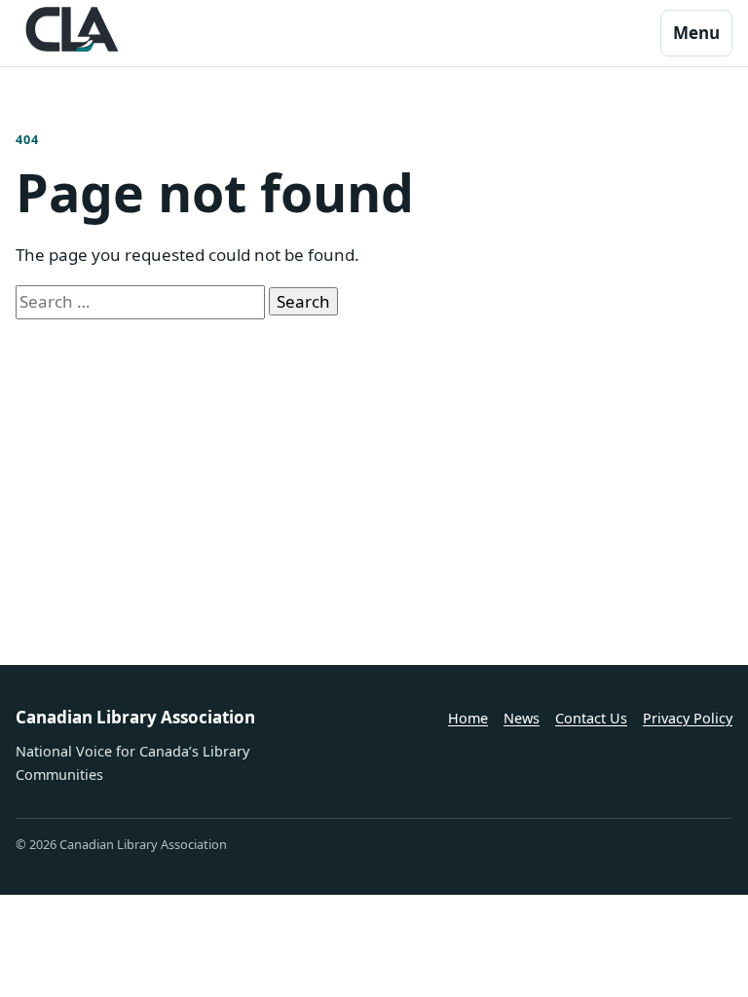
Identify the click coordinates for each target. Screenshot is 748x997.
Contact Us (591, 718)
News (522, 718)
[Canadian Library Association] (72, 29)
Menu (696, 32)
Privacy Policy (687, 718)
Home (468, 718)
